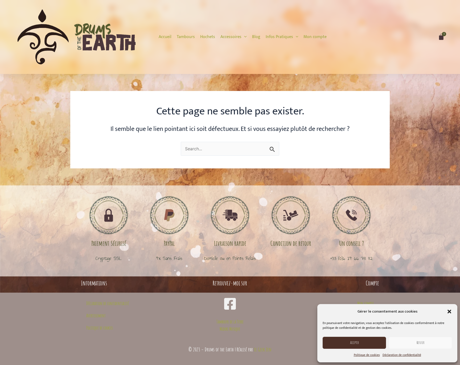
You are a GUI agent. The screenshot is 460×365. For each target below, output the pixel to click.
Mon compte (365, 303)
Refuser (420, 342)
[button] (449, 311)
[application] (244, 36)
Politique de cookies (367, 355)
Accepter (354, 342)
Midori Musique (230, 329)
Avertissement (96, 315)
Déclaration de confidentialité (402, 355)
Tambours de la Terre (230, 322)
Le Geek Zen (263, 349)
